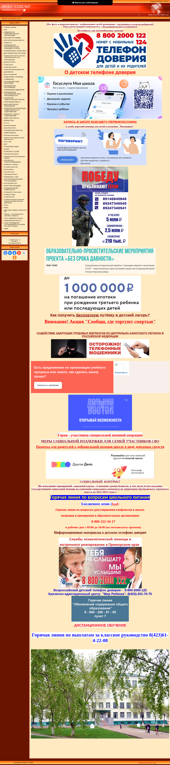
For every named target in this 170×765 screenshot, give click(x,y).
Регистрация (12, 18)
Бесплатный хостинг (145, 762)
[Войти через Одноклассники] (15, 258)
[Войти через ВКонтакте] (10, 253)
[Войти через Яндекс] (19, 253)
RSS (167, 15)
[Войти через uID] (5, 253)
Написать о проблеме (48, 385)
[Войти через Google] (24, 253)
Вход (19, 18)
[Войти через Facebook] (14, 253)
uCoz (154, 762)
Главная (4, 18)
